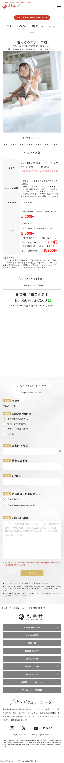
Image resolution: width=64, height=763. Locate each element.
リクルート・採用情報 (32, 690)
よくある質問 (32, 635)
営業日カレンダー (32, 627)
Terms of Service (19, 596)
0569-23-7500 (33, 300)
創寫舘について (32, 651)
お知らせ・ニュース (32, 666)
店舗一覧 (32, 643)
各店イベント (32, 674)
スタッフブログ (32, 658)
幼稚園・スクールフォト (32, 682)
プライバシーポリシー (13, 583)
